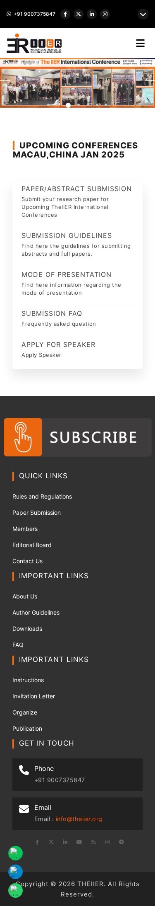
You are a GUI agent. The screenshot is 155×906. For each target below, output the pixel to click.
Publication (27, 728)
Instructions (28, 679)
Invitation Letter (33, 696)
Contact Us (27, 560)
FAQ (18, 644)
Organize (24, 712)
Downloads (27, 628)
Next (150, 80)
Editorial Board (32, 544)
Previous (5, 80)
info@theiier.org (79, 818)
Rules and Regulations (42, 496)
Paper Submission (36, 512)
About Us (24, 596)
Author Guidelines (36, 612)
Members (25, 528)
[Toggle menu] (140, 43)
